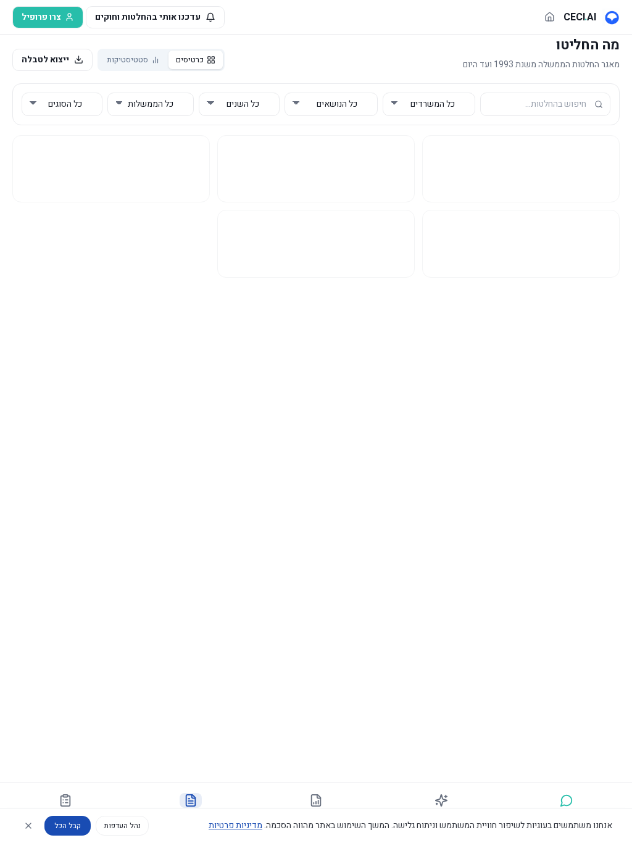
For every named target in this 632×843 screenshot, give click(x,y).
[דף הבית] (550, 17)
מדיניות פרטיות (235, 825)
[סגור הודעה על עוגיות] (28, 825)
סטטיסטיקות (127, 59)
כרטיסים (190, 59)
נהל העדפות (122, 825)
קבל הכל (67, 825)
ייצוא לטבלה (45, 59)
